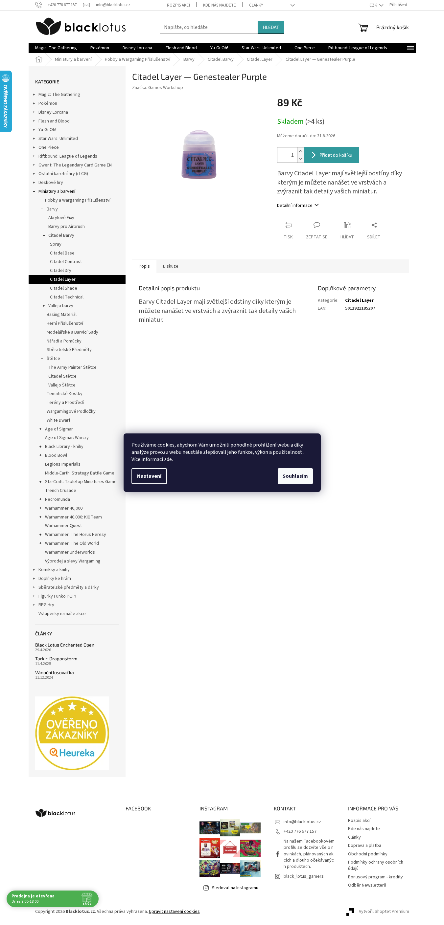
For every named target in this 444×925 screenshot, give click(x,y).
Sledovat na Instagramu (235, 888)
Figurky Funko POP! (57, 596)
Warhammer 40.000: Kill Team (73, 517)
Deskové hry (50, 182)
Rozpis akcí (178, 5)
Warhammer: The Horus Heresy (75, 534)
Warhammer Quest (63, 525)
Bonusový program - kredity (375, 877)
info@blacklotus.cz (302, 822)
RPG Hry (46, 605)
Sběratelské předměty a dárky (68, 587)
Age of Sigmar (59, 429)
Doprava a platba (364, 845)
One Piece (48, 147)
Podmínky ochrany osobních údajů (375, 865)
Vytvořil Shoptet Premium (384, 911)
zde (168, 459)
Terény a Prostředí (65, 402)
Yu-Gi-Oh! (47, 129)
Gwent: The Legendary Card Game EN (75, 165)
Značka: (157, 87)
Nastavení (149, 476)
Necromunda (57, 499)
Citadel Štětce (62, 376)
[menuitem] (56, 48)
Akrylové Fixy (61, 217)
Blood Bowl (56, 455)
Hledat (271, 27)
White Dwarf (58, 420)
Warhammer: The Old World (72, 543)
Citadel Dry (60, 270)
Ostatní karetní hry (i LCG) (63, 173)
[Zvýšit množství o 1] (300, 151)
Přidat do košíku (335, 155)
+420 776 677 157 (300, 831)
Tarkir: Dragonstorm (56, 658)
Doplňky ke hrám (54, 578)
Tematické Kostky (64, 393)
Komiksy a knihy (54, 569)
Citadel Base (62, 253)
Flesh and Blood (54, 121)
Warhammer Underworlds (70, 552)
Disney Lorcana (53, 112)
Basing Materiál (62, 314)
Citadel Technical (66, 297)
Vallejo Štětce (62, 385)
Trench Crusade (60, 490)
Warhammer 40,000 (63, 508)
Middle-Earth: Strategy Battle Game (79, 473)
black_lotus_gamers (304, 876)
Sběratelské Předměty (69, 349)
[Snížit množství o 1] (300, 159)
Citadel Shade (63, 288)
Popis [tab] (144, 266)
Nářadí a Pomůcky (64, 341)
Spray (55, 244)
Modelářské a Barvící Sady (72, 332)
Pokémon (47, 103)
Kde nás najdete (219, 5)
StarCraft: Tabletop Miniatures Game (81, 481)
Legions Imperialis (63, 464)
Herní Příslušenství (65, 323)
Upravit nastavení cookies (174, 911)
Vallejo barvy (60, 305)
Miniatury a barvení (56, 191)
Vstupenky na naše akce (62, 613)
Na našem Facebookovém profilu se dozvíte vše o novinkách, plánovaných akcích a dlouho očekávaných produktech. (309, 854)
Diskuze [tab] (170, 266)
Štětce (53, 358)
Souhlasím (295, 476)
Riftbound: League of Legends (67, 156)
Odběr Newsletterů (367, 885)
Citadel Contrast (66, 261)
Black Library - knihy (64, 446)
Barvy (52, 209)
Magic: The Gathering (59, 94)
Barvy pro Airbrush (66, 226)
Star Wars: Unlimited (58, 138)
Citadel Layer (63, 279)
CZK (373, 5)
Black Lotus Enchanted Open (64, 644)
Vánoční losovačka (54, 672)
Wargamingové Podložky (71, 411)
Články (256, 5)
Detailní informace (295, 205)
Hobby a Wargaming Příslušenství (77, 200)
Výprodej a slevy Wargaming (73, 561)
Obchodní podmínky (367, 854)
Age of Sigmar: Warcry (67, 437)
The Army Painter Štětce (72, 367)
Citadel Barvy (61, 235)
